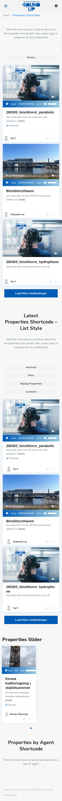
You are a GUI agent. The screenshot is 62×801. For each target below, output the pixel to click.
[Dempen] (45, 104)
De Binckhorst (16, 96)
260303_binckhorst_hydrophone (32, 262)
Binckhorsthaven (20, 191)
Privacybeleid (10, 795)
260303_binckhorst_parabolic (30, 112)
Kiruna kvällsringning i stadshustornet (18, 683)
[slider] (53, 104)
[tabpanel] (10, 684)
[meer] (21, 121)
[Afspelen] (7, 104)
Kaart (6, 15)
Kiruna (11, 663)
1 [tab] (31, 728)
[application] (31, 104)
